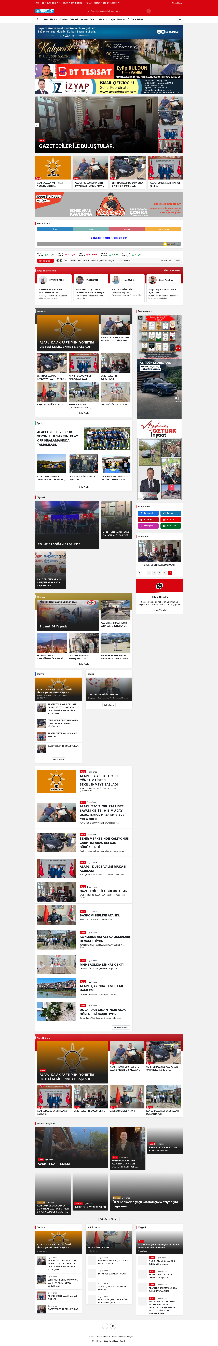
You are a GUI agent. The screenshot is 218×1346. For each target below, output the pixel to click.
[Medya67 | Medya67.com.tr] (44, 10)
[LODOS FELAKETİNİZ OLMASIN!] (109, 689)
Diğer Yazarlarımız (172, 270)
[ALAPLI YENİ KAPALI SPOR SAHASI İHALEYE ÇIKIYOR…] (116, 520)
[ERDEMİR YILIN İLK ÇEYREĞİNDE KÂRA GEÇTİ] (52, 646)
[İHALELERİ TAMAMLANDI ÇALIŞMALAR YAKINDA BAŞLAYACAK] (50, 570)
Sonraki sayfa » (121, 1027)
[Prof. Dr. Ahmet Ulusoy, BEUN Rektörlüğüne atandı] (159, 1261)
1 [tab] (148, 575)
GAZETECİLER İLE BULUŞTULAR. (104, 891)
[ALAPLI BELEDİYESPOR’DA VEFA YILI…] (84, 468)
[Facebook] (105, 1326)
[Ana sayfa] (37, 19)
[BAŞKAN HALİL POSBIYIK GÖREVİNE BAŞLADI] (159, 1274)
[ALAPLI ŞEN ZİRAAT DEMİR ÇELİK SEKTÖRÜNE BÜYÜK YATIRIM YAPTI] (115, 615)
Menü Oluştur (177, 3)
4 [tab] (164, 575)
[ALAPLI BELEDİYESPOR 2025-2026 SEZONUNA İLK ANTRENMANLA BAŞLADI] (51, 468)
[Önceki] (37, 125)
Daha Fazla (84, 413)
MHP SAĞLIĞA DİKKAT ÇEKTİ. (102, 965)
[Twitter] (113, 1326)
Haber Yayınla (159, 613)
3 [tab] (159, 575)
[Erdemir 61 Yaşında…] (68, 615)
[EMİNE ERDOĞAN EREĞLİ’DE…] (67, 525)
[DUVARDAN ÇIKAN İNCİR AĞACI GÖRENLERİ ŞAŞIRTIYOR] (109, 1298)
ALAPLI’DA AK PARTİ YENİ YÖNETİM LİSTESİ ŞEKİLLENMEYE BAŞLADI (99, 780)
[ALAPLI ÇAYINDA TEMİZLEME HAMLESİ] (109, 1286)
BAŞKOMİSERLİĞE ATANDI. (100, 915)
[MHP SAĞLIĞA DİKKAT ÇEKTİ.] (115, 395)
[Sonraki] (156, 125)
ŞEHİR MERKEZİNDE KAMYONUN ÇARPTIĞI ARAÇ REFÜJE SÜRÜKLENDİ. (104, 843)
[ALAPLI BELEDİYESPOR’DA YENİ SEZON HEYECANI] (116, 468)
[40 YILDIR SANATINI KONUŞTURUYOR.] (84, 646)
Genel (82, 772)
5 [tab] (170, 575)
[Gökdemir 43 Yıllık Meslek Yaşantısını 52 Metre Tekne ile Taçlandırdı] (115, 646)
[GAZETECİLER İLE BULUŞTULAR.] (115, 366)
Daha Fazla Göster (108, 1219)
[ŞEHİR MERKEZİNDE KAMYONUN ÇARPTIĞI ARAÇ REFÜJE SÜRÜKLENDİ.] (96, 125)
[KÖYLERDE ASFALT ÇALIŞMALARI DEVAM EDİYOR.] (84, 395)
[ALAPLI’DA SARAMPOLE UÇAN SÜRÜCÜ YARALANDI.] (159, 1288)
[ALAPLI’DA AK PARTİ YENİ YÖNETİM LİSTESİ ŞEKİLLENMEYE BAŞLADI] (53, 172)
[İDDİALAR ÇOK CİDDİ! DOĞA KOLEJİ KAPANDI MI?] (165, 1140)
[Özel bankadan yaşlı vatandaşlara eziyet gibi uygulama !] (146, 1191)
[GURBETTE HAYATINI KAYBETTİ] (90, 1191)
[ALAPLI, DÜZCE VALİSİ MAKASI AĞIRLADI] (165, 172)
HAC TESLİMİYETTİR (122, 289)
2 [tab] (154, 575)
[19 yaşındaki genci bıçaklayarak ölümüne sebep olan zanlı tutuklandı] (159, 1242)
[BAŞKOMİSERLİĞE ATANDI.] (52, 395)
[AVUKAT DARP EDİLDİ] (71, 1148)
